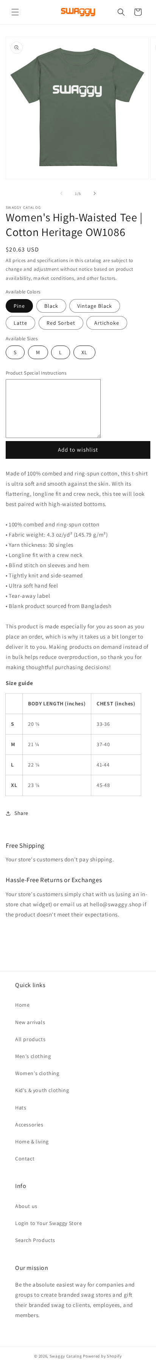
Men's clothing (33, 1056)
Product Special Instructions (36, 373)
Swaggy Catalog (66, 1356)
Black (51, 305)
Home (22, 1004)
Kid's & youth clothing (42, 1090)
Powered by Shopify (102, 1356)
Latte (20, 322)
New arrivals (30, 1022)
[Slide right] (94, 193)
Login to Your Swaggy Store (48, 1223)
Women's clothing (37, 1073)
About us (26, 1206)
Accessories (29, 1124)
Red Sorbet (61, 322)
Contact (24, 1158)
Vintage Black (94, 305)
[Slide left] (61, 193)
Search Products (35, 1240)
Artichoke (106, 322)
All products (30, 1039)
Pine (19, 305)
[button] (15, 12)
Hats (20, 1107)
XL (88, 354)
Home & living (32, 1141)
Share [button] (21, 813)
